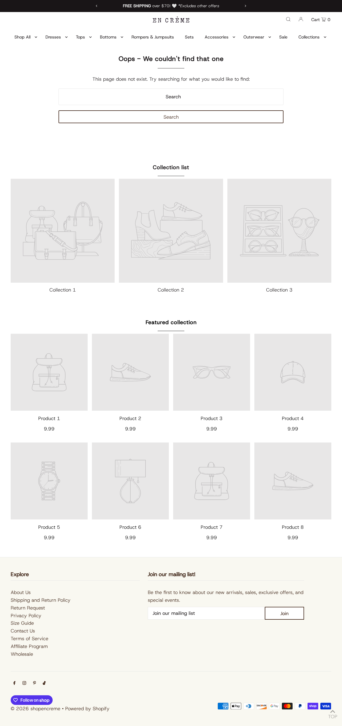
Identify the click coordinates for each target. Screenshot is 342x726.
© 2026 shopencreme (35, 708)
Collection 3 (279, 290)
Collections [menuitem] (309, 37)
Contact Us (23, 631)
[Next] (245, 6)
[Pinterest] (34, 683)
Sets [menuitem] (189, 37)
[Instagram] (24, 683)
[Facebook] (14, 683)
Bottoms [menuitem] (108, 37)
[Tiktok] (44, 683)
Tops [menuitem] (80, 37)
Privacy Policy (26, 615)
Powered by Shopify (87, 708)
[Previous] (96, 6)
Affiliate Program (29, 646)
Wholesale (22, 654)
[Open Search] (288, 19)
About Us (21, 592)
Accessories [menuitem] (216, 37)
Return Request (28, 608)
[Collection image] (63, 231)
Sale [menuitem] (283, 37)
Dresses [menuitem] (53, 37)
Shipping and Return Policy (41, 600)
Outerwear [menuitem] (253, 37)
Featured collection (171, 322)
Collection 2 (171, 290)
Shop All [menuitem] (22, 37)
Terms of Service (29, 638)
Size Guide (22, 623)
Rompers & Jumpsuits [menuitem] (152, 37)
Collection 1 (62, 290)
